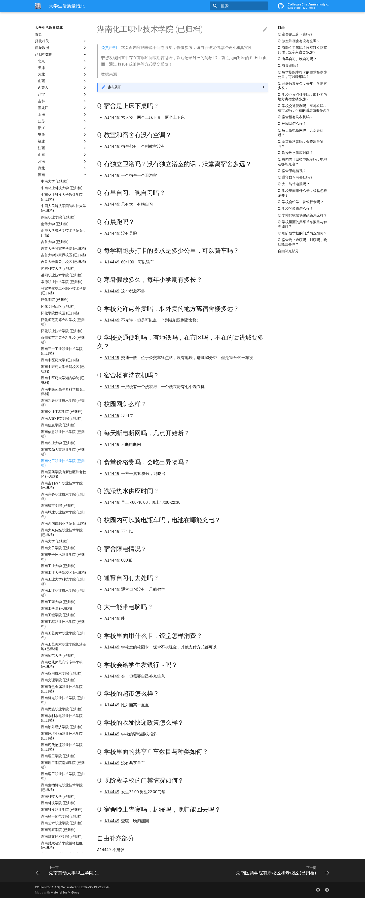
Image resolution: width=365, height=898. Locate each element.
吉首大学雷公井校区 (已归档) (63, 262)
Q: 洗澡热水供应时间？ (295, 153)
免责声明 (109, 47)
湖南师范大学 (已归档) (58, 655)
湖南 (41, 175)
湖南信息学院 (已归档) (58, 425)
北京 (41, 61)
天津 (41, 68)
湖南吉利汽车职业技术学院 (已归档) (62, 485)
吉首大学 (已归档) (55, 242)
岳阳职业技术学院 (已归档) (61, 275)
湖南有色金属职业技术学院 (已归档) (62, 689)
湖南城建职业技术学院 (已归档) (63, 514)
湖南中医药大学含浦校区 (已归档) (63, 369)
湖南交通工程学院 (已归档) (61, 412)
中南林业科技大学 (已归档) (61, 188)
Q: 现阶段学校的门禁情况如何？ (302, 233)
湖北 (41, 168)
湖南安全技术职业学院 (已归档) (63, 557)
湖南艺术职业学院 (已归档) (61, 823)
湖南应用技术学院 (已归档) (61, 673)
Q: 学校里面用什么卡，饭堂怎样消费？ (302, 193)
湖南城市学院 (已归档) (58, 505)
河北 (41, 74)
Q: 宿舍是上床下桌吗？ (295, 34)
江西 (41, 148)
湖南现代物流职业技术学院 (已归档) (62, 747)
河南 (41, 161)
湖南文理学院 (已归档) (58, 680)
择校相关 (42, 41)
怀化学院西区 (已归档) (58, 306)
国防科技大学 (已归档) (58, 268)
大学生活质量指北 (49, 28)
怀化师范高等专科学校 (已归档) (63, 322)
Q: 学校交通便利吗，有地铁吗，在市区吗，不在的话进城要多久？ (304, 108)
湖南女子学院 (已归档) (58, 548)
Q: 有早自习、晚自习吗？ (297, 59)
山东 (41, 155)
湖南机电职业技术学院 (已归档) (63, 700)
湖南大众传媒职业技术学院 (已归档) (62, 532)
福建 (41, 141)
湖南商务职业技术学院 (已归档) (63, 496)
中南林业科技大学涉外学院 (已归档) (62, 197)
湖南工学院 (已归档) (56, 609)
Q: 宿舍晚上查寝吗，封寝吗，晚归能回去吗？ (302, 242)
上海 (41, 114)
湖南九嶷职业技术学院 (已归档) (63, 402)
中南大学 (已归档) (55, 181)
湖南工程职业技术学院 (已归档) (63, 624)
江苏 (41, 121)
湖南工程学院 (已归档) (58, 615)
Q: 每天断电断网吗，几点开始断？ (301, 132)
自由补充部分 (288, 251)
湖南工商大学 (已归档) (58, 602)
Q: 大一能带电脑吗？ (294, 184)
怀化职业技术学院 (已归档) (61, 331)
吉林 (41, 101)
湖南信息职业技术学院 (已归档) (63, 434)
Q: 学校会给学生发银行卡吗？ (301, 202)
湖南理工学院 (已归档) (58, 756)
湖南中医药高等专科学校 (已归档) (63, 391)
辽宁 (41, 94)
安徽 (41, 135)
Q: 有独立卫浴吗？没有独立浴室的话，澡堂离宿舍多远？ (302, 50)
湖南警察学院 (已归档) (58, 830)
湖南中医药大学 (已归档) (60, 360)
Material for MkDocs (65, 892)
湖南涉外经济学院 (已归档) (61, 727)
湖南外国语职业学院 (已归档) (63, 524)
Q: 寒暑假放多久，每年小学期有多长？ (302, 85)
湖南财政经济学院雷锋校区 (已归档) (62, 845)
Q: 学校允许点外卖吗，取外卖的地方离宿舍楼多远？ (302, 97)
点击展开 (114, 87)
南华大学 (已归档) (55, 224)
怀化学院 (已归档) (55, 300)
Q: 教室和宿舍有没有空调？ (299, 41)
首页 (38, 34)
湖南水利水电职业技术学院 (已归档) (62, 718)
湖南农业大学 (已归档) (58, 443)
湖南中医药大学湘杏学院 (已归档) (63, 380)
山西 (41, 81)
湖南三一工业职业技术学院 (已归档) (62, 351)
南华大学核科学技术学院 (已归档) (63, 233)
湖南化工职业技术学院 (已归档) (63, 463)
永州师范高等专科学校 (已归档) (63, 340)
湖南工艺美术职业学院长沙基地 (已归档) (63, 646)
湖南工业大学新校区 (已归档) (63, 573)
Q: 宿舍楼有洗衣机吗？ (295, 117)
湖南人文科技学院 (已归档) (61, 418)
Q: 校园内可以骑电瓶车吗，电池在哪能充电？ (302, 161)
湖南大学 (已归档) (55, 541)
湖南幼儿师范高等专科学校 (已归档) (62, 664)
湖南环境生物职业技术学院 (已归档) (62, 736)
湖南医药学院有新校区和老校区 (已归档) (63, 474)
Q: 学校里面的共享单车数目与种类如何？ (302, 224)
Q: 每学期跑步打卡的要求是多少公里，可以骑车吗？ (302, 74)
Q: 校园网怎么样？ (292, 124)
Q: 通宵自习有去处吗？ (295, 177)
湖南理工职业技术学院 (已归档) (63, 776)
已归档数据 (43, 54)
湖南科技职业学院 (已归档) (61, 810)
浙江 (41, 128)
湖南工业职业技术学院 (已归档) (63, 593)
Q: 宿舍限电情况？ (292, 171)
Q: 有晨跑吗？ (288, 66)
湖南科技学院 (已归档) (58, 803)
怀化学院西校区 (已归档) (60, 313)
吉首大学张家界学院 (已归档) (63, 249)
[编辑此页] (265, 29)
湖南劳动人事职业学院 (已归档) (63, 452)
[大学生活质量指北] (38, 6)
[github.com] (318, 890)
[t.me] (327, 890)
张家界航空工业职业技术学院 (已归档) (63, 291)
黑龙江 (43, 108)
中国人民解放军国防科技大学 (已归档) (63, 208)
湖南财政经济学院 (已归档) (61, 836)
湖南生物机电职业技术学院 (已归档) (62, 787)
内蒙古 (43, 88)
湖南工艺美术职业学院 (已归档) (63, 635)
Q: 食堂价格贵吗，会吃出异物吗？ (301, 144)
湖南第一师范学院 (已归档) (61, 816)
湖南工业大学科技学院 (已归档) (63, 581)
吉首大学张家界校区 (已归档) (63, 255)
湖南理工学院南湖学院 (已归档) (63, 765)
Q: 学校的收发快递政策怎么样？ (302, 215)
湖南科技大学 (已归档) (58, 796)
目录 (281, 28)
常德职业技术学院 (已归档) (61, 282)
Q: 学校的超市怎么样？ (295, 209)
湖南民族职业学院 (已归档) (61, 709)
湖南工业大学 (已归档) (58, 566)
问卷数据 (42, 48)
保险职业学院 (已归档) (58, 217)
